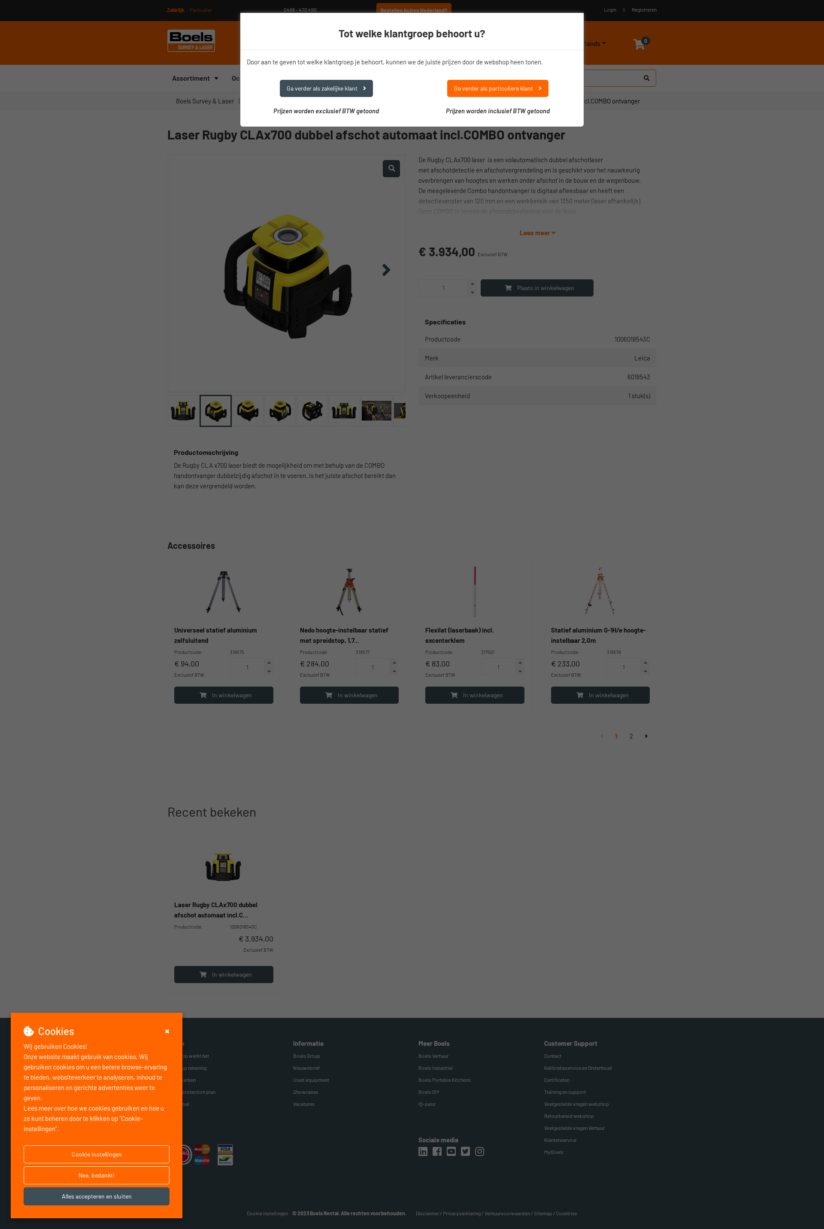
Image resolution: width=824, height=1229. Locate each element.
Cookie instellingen (97, 1154)
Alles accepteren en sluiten (97, 1196)
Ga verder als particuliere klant (494, 88)
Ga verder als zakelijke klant (323, 88)
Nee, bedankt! (97, 1175)
